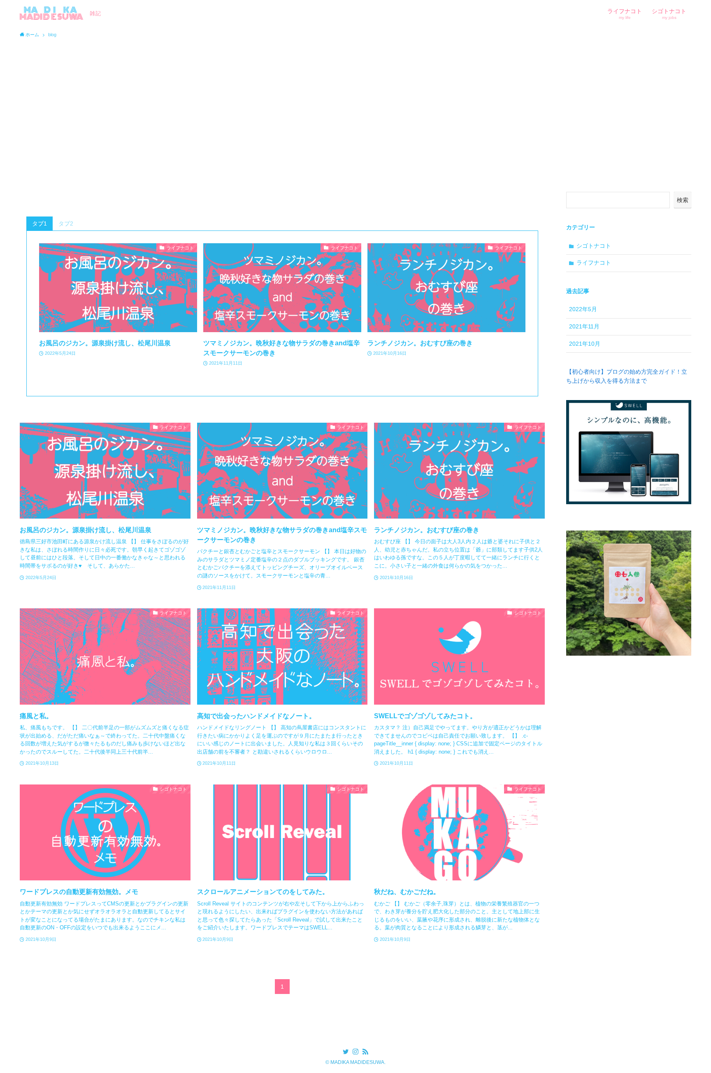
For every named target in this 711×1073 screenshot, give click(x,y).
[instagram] (355, 1051)
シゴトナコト (593, 245)
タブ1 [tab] (39, 223)
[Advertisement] (355, 103)
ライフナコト (593, 262)
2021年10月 (584, 343)
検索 (682, 200)
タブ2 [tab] (65, 223)
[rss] (365, 1051)
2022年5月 (583, 309)
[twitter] (345, 1051)
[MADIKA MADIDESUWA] (51, 13)
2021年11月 (584, 326)
